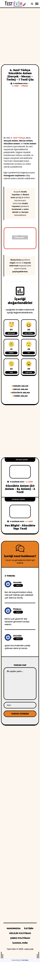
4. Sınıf (15, 86)
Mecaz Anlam (21, 389)
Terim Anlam (21, 396)
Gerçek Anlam (20, 386)
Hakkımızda (14, 928)
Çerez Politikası (20, 938)
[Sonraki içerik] (20, 515)
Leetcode (28, 949)
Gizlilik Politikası (20, 933)
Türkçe (24, 86)
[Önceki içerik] (20, 477)
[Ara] (32, 4)
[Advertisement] (20, 32)
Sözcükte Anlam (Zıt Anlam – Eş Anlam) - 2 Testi (20, 489)
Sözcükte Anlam (21, 393)
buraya (25, 212)
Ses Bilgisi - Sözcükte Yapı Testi (20, 527)
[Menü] (37, 4)
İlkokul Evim (15, 260)
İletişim (28, 928)
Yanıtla (18, 585)
